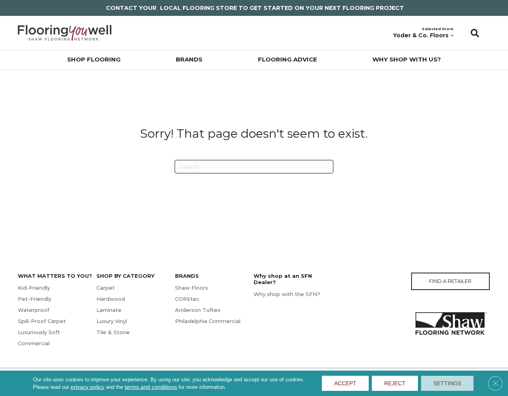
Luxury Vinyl (111, 321)
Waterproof (33, 310)
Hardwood (110, 299)
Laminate (108, 310)
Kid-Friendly (34, 288)
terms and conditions (151, 387)
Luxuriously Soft (39, 332)
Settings (447, 383)
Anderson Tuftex (197, 310)
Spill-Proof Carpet (42, 321)
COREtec (187, 299)
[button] (475, 33)
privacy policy (87, 387)
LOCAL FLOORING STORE (198, 8)
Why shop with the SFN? (287, 294)
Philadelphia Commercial (208, 321)
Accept (345, 383)
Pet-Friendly (34, 299)
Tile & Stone (113, 332)
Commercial (34, 343)
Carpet (105, 288)
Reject (395, 383)
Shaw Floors (191, 288)
